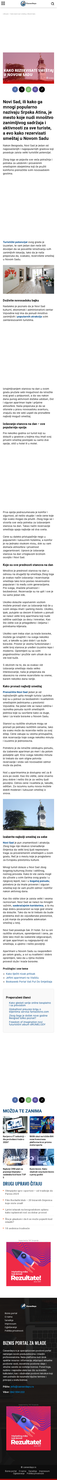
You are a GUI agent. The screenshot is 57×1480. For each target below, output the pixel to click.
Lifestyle (5, 14)
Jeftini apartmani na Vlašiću (22, 977)
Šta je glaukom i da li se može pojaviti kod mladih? (28, 1220)
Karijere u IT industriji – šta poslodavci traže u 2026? (14, 1139)
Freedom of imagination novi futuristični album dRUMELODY (27, 1023)
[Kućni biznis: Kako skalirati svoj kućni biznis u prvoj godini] (42, 1157)
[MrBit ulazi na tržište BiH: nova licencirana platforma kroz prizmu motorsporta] (42, 1124)
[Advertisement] (28, 33)
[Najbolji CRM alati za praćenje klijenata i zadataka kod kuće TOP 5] (15, 1157)
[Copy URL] (42, 89)
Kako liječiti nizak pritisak (20, 973)
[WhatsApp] (28, 89)
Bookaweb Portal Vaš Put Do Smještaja (29, 981)
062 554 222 (17, 1392)
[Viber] (35, 89)
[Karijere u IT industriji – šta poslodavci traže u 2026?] (15, 1124)
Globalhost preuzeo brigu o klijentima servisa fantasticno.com (29, 1010)
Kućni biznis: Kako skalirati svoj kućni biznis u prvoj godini (42, 1172)
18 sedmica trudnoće (17, 1228)
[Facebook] (15, 89)
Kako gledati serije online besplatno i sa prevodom (30, 1004)
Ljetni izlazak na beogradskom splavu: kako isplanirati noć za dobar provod (27, 1211)
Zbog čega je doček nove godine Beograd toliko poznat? (28, 1017)
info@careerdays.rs (22, 1386)
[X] (22, 89)
